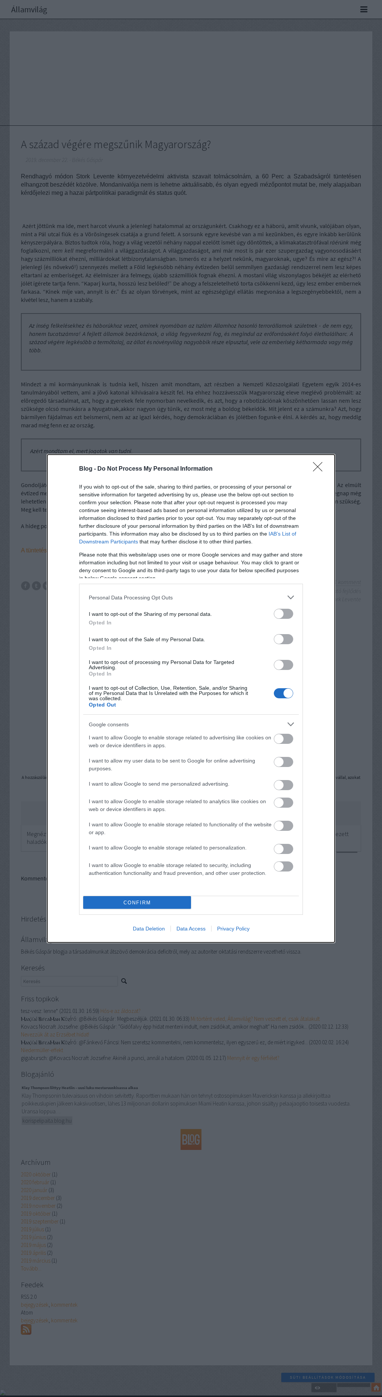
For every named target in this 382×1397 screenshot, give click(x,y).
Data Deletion (149, 929)
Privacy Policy (233, 929)
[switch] (283, 614)
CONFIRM (137, 902)
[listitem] (191, 597)
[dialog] (191, 698)
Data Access (191, 929)
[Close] (320, 469)
